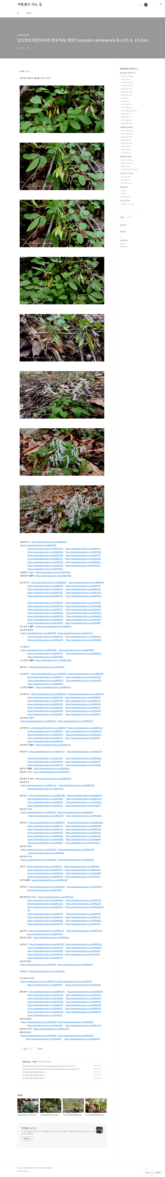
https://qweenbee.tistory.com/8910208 (45, 657)
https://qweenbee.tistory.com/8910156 (82, 876)
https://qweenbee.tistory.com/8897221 (38, 981)
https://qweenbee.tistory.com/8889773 (53, 687)
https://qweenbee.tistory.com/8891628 (86, 694)
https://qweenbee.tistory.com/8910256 (83, 802)
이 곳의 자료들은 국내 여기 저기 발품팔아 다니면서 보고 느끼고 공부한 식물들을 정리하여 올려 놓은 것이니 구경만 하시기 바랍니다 (58, 1133)
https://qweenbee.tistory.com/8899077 (45, 985)
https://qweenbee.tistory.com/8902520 (51, 1029)
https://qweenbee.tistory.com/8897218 (45, 559)
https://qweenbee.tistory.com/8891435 (45, 548)
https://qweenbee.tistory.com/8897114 (46, 931)
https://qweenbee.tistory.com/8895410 (45, 758)
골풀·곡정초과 (127, 92)
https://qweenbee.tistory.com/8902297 (45, 832)
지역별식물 (126, 127)
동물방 (124, 187)
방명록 (28, 13)
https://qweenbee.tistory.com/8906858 (43, 1039)
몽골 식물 (126, 140)
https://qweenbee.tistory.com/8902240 (45, 903)
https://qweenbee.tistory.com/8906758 (45, 711)
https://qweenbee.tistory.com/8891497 (83, 586)
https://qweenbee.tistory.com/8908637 (45, 876)
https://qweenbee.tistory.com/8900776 (45, 653)
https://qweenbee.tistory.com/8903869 (83, 998)
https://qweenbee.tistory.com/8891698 (85, 674)
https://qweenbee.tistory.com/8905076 (83, 1002)
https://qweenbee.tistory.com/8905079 (45, 914)
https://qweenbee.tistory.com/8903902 (45, 684)
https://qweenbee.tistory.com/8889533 (38, 545)
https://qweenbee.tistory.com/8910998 (46, 667)
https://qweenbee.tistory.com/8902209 (45, 995)
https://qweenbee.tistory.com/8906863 (45, 613)
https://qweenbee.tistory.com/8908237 (84, 653)
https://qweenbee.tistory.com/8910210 (84, 887)
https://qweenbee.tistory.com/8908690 (45, 802)
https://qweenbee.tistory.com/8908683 (45, 920)
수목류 (125, 79)
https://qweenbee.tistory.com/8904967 (83, 836)
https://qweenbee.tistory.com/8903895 (45, 799)
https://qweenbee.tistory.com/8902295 (45, 640)
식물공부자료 (126, 160)
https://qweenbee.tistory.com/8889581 (86, 582)
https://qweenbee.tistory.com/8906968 (83, 1005)
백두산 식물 (126, 131)
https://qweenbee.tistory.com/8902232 (45, 947)
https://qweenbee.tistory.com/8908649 (45, 619)
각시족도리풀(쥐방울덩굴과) (33, 1075)
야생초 (34, 1061)
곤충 (123, 194)
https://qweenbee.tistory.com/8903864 (45, 836)
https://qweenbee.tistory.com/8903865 (83, 640)
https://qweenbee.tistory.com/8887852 (47, 795)
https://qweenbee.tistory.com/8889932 (53, 778)
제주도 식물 (127, 134)
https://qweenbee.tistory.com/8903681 (83, 832)
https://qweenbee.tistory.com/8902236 (83, 636)
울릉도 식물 (126, 137)
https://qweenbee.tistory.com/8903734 (45, 907)
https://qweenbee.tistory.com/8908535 (45, 616)
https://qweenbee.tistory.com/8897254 (83, 592)
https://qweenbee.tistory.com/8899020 (83, 596)
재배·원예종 (126, 123)
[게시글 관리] (31, 1049)
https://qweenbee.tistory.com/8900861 (45, 761)
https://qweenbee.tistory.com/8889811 (48, 728)
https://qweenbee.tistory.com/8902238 (84, 944)
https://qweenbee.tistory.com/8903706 (45, 954)
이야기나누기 (126, 173)
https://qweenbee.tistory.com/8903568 (83, 559)
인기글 (129, 217)
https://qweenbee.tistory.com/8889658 (45, 586)
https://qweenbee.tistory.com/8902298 (39, 849)
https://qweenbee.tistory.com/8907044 (51, 937)
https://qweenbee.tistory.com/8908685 (83, 920)
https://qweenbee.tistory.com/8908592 (83, 697)
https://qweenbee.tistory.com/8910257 (45, 805)
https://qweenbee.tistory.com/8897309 (45, 701)
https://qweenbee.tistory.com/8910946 (82, 954)
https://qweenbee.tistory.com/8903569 (45, 562)
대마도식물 (126, 146)
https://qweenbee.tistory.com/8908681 (45, 843)
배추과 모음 (126, 95)
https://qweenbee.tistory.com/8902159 (46, 816)
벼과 (124, 98)
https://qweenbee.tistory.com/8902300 (39, 1022)
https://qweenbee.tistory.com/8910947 (45, 958)
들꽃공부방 (126, 157)
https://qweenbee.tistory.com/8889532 (49, 542)
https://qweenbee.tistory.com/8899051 (82, 738)
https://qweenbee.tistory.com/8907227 (83, 917)
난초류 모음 (126, 120)
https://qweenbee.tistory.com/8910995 (82, 805)
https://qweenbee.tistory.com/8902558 (76, 849)
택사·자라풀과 (127, 108)
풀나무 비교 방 (127, 163)
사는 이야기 (126, 183)
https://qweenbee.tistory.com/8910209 (45, 924)
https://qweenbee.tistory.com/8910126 (82, 565)
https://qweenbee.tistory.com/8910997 (44, 890)
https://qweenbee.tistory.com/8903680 (83, 606)
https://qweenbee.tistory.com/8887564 (45, 552)
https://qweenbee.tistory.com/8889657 (49, 582)
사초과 (125, 101)
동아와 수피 (126, 89)
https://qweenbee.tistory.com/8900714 (83, 701)
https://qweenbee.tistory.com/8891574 (75, 633)
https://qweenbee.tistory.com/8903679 (38, 812)
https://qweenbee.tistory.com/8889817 (84, 795)
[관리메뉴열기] (161, 4)
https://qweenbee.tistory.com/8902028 (51, 772)
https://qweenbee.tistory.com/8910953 (45, 623)
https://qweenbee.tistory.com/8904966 (38, 721)
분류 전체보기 (128, 69)
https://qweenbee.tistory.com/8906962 (45, 917)
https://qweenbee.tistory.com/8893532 (45, 734)
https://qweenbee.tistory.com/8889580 (53, 575)
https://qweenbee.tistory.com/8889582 (49, 694)
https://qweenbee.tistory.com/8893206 (83, 552)
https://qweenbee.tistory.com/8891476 (44, 866)
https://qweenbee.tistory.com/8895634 (83, 734)
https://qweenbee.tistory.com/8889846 (53, 626)
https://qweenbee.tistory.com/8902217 (83, 761)
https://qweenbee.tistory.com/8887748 (38, 785)
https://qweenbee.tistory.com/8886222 (83, 731)
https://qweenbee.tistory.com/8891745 (85, 728)
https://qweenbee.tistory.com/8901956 (83, 829)
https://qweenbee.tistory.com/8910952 (45, 569)
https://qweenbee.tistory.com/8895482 (53, 660)
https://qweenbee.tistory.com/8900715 (75, 721)
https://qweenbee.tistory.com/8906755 (83, 704)
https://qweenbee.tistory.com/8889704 (47, 822)
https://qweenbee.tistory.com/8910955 (83, 714)
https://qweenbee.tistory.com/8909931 (38, 964)
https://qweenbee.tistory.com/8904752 (45, 765)
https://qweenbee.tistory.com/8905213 (83, 609)
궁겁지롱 (125, 166)
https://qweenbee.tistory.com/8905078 (45, 873)
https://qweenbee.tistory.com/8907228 (83, 1025)
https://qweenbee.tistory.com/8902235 (83, 900)
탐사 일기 (126, 177)
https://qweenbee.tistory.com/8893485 (39, 650)
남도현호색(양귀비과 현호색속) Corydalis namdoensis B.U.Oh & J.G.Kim (50, 1069)
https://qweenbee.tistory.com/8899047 (46, 680)
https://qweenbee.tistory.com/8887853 (49, 674)
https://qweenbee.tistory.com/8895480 (51, 768)
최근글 (122, 217)
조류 (124, 190)
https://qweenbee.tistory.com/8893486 (85, 822)
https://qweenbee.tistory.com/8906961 (83, 914)
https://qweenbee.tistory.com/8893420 (45, 789)
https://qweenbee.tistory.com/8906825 (75, 812)
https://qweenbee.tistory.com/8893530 (50, 880)
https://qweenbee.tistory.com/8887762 (45, 826)
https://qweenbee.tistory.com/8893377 (45, 870)
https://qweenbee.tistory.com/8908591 (45, 714)
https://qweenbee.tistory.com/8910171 (44, 1015)
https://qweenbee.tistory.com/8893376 (45, 589)
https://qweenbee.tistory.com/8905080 (45, 839)
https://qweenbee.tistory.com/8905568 (45, 741)
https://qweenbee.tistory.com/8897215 (45, 592)
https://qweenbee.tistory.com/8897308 (45, 697)
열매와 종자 (126, 86)
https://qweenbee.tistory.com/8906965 (47, 971)
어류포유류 (126, 197)
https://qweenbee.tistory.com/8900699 (45, 603)
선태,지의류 (126, 104)
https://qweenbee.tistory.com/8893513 (38, 633)
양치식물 (125, 114)
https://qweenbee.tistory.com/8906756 (45, 707)
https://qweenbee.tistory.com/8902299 (83, 903)
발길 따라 (126, 180)
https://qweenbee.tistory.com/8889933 (77, 785)
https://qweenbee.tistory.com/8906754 (83, 562)
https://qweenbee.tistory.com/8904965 (45, 704)
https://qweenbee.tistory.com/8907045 (45, 934)
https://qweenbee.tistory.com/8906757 (83, 707)
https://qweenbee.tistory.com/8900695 (85, 991)
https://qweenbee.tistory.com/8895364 (83, 589)
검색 (140, 5)
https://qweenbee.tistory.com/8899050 (45, 900)
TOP (146, 1169)
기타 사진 (125, 201)
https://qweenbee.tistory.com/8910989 (82, 623)
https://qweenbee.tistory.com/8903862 (83, 907)
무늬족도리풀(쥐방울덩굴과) (33, 1078)
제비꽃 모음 (126, 117)
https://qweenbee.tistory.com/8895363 (45, 555)
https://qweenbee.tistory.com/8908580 (83, 873)
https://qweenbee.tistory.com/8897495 (74, 981)
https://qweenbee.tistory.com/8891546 (56, 897)
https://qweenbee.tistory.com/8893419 (84, 751)
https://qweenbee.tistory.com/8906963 (84, 613)
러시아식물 (126, 153)
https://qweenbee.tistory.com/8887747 (47, 751)
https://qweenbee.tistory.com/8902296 (45, 606)
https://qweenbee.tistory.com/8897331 (45, 596)
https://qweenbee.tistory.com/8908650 (45, 1012)
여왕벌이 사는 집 (29, 4)
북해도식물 (126, 143)
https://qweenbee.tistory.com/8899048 (83, 826)
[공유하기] (28, 1049)
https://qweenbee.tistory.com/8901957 (83, 680)
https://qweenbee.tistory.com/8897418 (45, 738)
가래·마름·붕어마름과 (129, 111)
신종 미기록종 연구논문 (129, 169)
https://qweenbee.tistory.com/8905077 (45, 609)
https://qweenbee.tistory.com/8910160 (53, 572)
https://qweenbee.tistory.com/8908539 (82, 1039)
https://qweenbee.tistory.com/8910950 (75, 964)
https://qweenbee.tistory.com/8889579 (45, 677)
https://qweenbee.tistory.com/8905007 (75, 1035)
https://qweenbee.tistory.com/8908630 (39, 860)
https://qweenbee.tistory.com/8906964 (83, 839)
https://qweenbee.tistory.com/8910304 (83, 765)
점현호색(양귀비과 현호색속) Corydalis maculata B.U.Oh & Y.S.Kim (48, 1066)
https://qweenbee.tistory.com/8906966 (83, 985)
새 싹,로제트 (127, 82)
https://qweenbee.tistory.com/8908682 (76, 860)
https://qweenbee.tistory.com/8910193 (83, 619)
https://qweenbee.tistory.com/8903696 (82, 951)
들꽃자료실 (26, 1061)
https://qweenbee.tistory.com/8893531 (83, 677)
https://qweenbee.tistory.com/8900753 (45, 829)
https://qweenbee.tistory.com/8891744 (53, 745)
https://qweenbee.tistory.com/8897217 (83, 555)
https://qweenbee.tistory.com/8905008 (45, 1002)
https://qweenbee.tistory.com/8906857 (45, 1005)
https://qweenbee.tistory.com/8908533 (45, 565)
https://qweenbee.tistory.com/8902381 (44, 1025)
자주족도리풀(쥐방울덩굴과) (33, 1072)
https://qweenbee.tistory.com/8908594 (83, 1008)
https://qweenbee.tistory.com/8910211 (82, 843)
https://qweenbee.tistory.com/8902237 (83, 995)
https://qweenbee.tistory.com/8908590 (83, 711)
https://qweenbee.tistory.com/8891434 (83, 548)
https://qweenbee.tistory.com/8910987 (82, 924)
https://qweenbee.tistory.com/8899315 (47, 944)
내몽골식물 (126, 149)
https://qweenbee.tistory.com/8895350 (83, 870)
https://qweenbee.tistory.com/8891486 (82, 866)
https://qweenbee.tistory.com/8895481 (45, 636)
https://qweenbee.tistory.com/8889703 (45, 731)
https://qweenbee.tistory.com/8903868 (39, 1035)
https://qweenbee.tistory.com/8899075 (47, 991)
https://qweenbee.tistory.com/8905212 (84, 799)
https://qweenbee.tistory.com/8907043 (84, 931)
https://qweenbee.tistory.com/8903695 (45, 951)
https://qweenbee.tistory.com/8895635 (46, 853)
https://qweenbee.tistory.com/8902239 (83, 947)
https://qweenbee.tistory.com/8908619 (84, 616)
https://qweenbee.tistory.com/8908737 (83, 1012)
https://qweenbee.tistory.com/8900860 (83, 758)
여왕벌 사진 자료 (127, 204)
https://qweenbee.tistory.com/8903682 (45, 998)
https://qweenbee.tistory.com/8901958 (83, 603)
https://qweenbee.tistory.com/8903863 (76, 1022)
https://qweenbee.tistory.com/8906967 (45, 1008)
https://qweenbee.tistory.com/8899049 (76, 650)
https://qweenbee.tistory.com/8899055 (47, 887)
